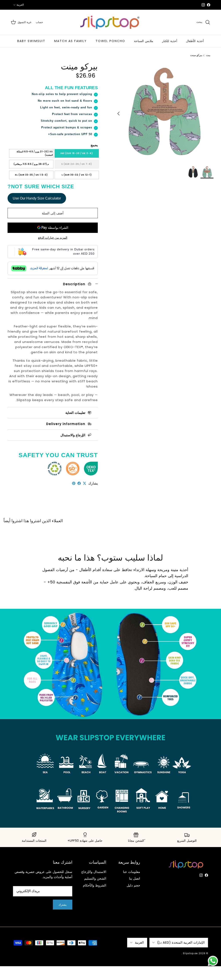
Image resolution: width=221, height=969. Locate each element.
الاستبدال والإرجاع (93, 871)
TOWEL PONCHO (110, 41)
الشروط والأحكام (94, 885)
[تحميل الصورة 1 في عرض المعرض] (163, 111)
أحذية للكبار (169, 41)
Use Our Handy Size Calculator (37, 198)
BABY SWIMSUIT (31, 41)
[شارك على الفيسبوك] (79, 483)
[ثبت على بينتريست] (73, 483)
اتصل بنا (134, 878)
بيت (208, 55)
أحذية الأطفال (195, 41)
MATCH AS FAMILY (70, 41)
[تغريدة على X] (84, 483)
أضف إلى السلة (52, 213)
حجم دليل (133, 885)
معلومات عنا (131, 871)
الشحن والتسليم (95, 878)
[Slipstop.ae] (110, 22)
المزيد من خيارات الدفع (52, 238)
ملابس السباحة (143, 41)
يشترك (62, 905)
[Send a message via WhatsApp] (213, 961)
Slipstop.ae (190, 953)
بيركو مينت (196, 55)
